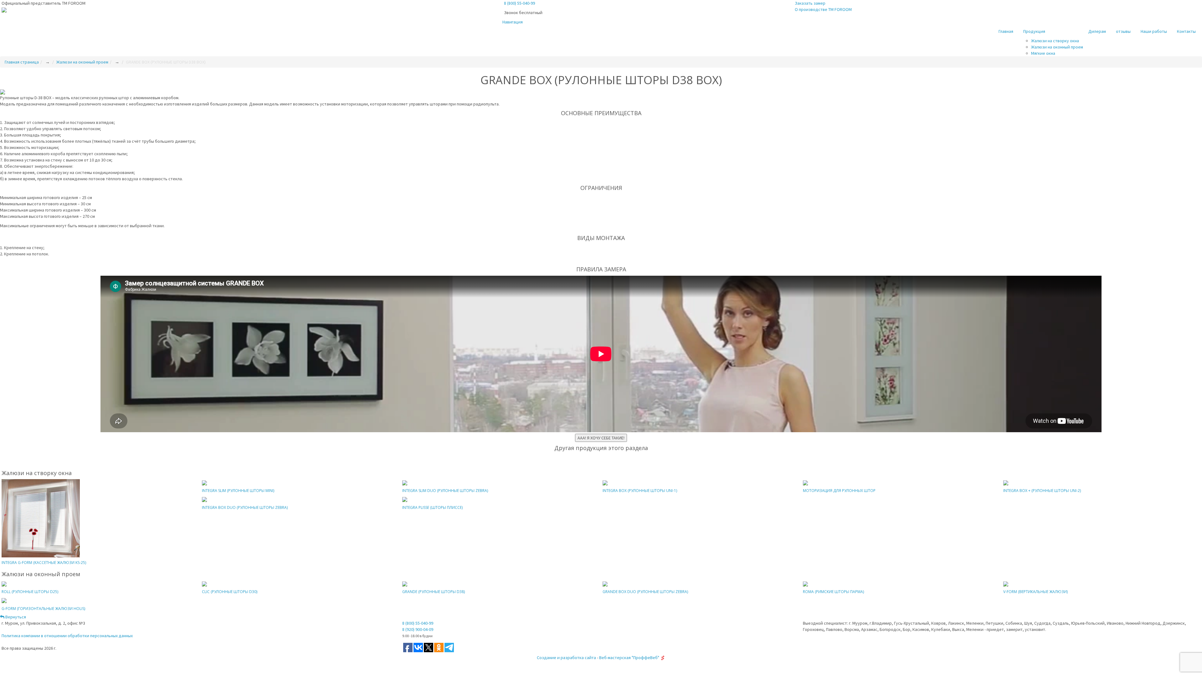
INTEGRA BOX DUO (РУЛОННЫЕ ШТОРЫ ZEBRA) (245, 507)
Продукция (1034, 31)
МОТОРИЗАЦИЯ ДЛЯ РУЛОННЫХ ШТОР (839, 490)
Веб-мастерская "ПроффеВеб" (629, 657)
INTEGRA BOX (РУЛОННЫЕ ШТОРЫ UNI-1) (640, 490)
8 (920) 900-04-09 (417, 629)
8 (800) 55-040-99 (519, 3)
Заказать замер (810, 3)
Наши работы (1154, 31)
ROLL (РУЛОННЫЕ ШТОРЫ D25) (30, 591)
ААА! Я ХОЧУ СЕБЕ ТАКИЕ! (601, 438)
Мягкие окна (1043, 53)
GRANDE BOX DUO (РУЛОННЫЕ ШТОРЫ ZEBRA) (645, 591)
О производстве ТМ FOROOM (823, 9)
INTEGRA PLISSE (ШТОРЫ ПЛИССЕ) (432, 507)
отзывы (1123, 31)
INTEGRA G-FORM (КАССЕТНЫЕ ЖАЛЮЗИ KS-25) (44, 562)
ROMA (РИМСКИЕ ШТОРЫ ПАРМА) (833, 591)
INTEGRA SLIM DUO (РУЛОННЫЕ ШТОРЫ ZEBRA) (445, 490)
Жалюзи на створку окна (1055, 41)
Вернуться (15, 617)
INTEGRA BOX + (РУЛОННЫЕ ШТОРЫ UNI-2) (1042, 490)
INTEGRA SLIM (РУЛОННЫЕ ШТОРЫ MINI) (238, 490)
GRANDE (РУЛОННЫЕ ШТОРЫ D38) (433, 591)
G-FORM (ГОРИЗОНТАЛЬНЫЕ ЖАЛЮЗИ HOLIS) (43, 608)
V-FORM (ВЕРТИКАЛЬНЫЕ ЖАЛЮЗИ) (1035, 591)
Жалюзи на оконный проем (1057, 47)
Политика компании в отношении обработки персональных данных (67, 635)
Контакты (1186, 31)
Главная (1006, 31)
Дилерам (1097, 31)
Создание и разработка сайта (566, 657)
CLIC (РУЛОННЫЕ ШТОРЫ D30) (229, 591)
